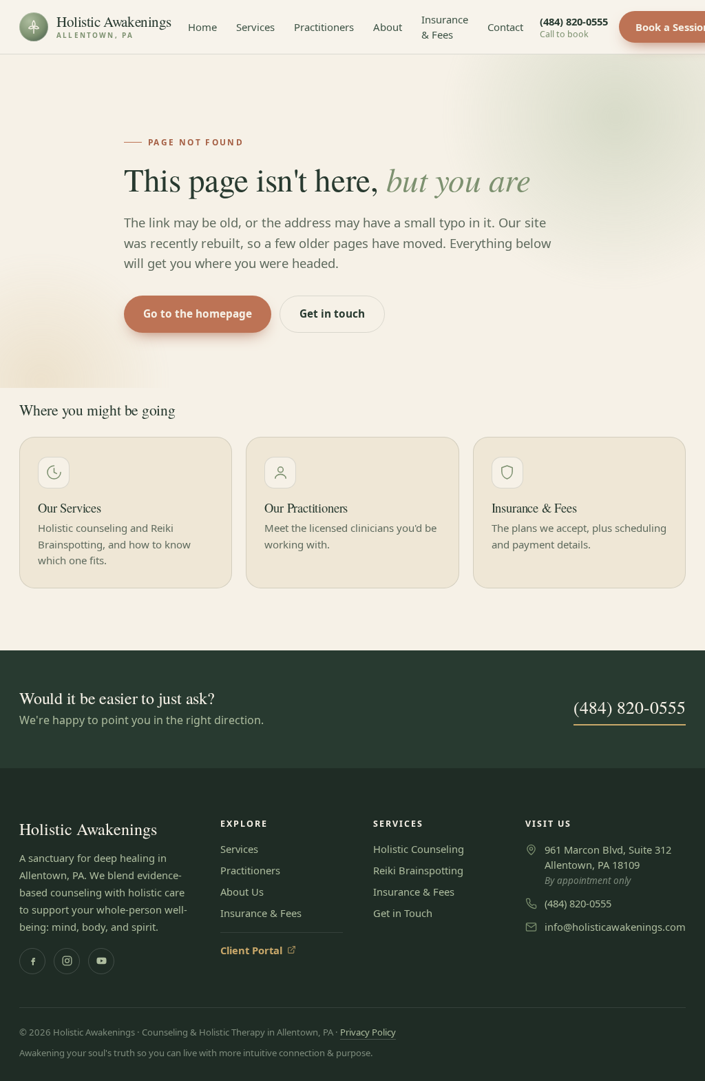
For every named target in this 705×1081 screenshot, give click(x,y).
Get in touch (332, 314)
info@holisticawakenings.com (615, 927)
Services (255, 27)
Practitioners (324, 27)
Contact (505, 27)
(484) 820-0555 (574, 27)
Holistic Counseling (418, 849)
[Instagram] (67, 961)
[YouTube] (101, 961)
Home (202, 27)
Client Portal (258, 950)
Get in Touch (402, 913)
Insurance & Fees (444, 26)
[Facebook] (32, 961)
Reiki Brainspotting (418, 870)
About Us (242, 891)
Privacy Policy (368, 1032)
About (387, 27)
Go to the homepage (197, 314)
